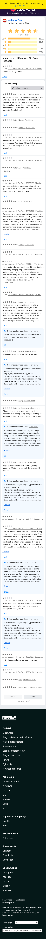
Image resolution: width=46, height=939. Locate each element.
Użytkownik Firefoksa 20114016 (21, 137)
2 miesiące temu (29, 680)
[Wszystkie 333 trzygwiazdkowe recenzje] (22, 45)
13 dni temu (29, 245)
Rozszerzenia (13, 13)
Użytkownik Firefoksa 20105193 (21, 183)
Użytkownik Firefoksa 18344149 (21, 295)
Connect (6, 850)
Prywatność (7, 900)
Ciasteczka (20, 900)
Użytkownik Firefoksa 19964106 (21, 672)
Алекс (21, 245)
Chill (20, 680)
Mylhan (21, 351)
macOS (6, 790)
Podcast (6, 890)
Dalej (33, 696)
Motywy (24, 13)
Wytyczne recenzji (11, 768)
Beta (4, 825)
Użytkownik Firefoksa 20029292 (21, 600)
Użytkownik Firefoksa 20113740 (21, 160)
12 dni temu (28, 201)
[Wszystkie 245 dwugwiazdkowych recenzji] (22, 49)
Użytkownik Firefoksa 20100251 (21, 254)
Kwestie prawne (8, 903)
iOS (4, 795)
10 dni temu (26, 168)
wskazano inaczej (17, 907)
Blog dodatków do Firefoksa (17, 737)
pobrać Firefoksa (22, 6)
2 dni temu (29, 120)
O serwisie (7, 733)
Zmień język (7, 923)
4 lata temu (39, 69)
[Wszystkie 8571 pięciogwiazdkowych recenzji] (22, 38)
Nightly (6, 821)
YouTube (6, 877)
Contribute (7, 855)
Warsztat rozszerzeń (13, 742)
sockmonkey (24, 408)
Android (6, 799)
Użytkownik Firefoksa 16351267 (21, 657)
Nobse (21, 120)
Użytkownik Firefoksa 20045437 (21, 519)
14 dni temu (39, 254)
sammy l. (22, 128)
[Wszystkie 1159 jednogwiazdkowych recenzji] (22, 52)
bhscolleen (23, 687)
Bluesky (6, 886)
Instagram (7, 872)
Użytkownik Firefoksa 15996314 (21, 69)
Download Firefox (11, 781)
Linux (5, 804)
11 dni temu (39, 183)
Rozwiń (5, 234)
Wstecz (13, 696)
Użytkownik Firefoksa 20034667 (21, 529)
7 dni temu (39, 137)
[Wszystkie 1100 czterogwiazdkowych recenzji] (22, 42)
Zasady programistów (13, 750)
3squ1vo (22, 94)
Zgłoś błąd (7, 764)
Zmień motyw (7, 927)
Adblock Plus (15, 20)
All (3, 808)
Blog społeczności (11, 755)
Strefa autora (9, 746)
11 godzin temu (32, 94)
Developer (7, 859)
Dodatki (6, 728)
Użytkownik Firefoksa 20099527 (21, 264)
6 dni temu (30, 128)
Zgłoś (4, 77)
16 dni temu (40, 295)
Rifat (20, 201)
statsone (22, 462)
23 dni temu (29, 302)
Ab (20, 168)
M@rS (21, 302)
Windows (7, 786)
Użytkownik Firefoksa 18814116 (21, 211)
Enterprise (7, 838)
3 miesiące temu (35, 687)
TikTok (5, 881)
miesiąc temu (30, 351)
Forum (5, 759)
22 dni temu (33, 331)
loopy (21, 401)
